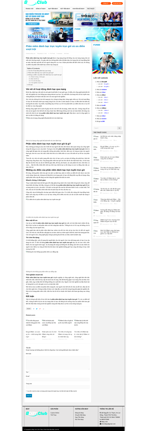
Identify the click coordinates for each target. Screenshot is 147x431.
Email (28, 376)
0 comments (59, 53)
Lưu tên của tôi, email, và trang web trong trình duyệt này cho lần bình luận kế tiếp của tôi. (52, 391)
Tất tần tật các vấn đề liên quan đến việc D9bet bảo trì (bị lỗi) (110, 189)
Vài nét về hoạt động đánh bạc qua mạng (39, 70)
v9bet (103, 116)
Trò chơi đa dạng (35, 80)
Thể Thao (53, 415)
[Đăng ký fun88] (107, 58)
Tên (27, 372)
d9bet (105, 97)
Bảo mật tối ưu (35, 78)
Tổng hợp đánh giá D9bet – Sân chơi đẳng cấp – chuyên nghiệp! (110, 200)
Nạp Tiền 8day (53, 8)
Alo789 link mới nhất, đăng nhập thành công (110, 137)
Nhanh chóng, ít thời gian (38, 76)
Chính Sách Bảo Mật (48, 429)
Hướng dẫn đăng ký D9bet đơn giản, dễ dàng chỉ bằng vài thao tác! (110, 211)
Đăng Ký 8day (41, 8)
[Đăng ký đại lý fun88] (48, 19)
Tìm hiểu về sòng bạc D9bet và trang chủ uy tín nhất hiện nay (65, 334)
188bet (106, 110)
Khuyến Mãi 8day (78, 8)
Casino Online (55, 413)
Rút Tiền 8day (65, 8)
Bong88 (106, 84)
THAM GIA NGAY (117, 3)
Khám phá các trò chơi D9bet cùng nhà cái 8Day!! (49, 334)
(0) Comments (112, 216)
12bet (103, 92)
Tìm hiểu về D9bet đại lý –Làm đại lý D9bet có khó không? (81, 334)
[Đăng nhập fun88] (98, 34)
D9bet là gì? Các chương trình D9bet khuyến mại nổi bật (110, 220)
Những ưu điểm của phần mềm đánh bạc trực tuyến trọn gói (45, 74)
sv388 (103, 121)
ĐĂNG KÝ (105, 3)
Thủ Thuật (90, 8)
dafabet (104, 89)
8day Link (34, 429)
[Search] (119, 128)
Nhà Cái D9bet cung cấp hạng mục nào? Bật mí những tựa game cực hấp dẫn (109, 232)
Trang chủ (29, 8)
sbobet (104, 118)
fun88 (103, 105)
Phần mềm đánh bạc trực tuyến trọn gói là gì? (41, 72)
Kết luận (30, 84)
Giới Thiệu (40, 429)
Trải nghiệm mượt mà (37, 82)
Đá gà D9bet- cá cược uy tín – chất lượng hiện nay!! (33, 334)
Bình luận (28, 353)
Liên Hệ (57, 429)
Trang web (29, 383)
